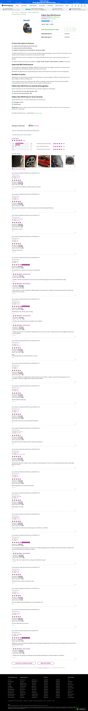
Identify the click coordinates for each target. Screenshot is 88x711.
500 (17, 241)
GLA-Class (19, 433)
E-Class (18, 220)
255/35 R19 (46, 686)
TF (17, 540)
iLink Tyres (22, 695)
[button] (72, 6)
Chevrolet (18, 613)
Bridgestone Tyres (23, 684)
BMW (17, 517)
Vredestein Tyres (35, 694)
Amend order (70, 681)
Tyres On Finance (11, 695)
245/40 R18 (46, 697)
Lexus (17, 261)
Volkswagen (18, 496)
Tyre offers (70, 683)
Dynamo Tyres (22, 689)
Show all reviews (46, 663)
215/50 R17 (58, 694)
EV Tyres (9, 684)
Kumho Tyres (22, 697)
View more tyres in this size (19, 14)
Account (82, 6)
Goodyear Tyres (23, 692)
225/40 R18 (46, 680)
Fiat (17, 240)
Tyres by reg (70, 686)
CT (17, 412)
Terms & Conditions (19, 700)
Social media (70, 695)
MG (17, 475)
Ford (17, 197)
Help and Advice (71, 677)
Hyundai (18, 176)
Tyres (17, 5)
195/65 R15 (58, 683)
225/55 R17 (58, 680)
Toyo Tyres (34, 691)
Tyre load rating (70, 687)
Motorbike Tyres (11, 681)
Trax (18, 614)
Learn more (45, 667)
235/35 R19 (46, 694)
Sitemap (44, 700)
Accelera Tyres (22, 680)
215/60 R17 (58, 687)
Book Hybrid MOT (11, 689)
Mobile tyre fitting (71, 694)
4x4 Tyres (9, 683)
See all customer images (19, 169)
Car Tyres (9, 680)
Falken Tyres (22, 691)
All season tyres (70, 691)
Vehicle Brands (32, 5)
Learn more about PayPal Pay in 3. (20, 708)
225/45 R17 (46, 683)
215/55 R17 (46, 684)
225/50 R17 (46, 691)
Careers (53, 700)
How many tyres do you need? (50, 29)
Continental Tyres (23, 686)
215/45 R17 (58, 684)
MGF (18, 476)
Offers (67, 5)
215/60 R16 (58, 697)
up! (17, 497)
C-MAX (18, 593)
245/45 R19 (58, 691)
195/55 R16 (46, 692)
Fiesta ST (19, 345)
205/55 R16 (46, 681)
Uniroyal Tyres (34, 692)
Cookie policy (25, 700)
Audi (17, 366)
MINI (17, 452)
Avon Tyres (22, 681)
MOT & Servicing (59, 5)
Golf (17, 635)
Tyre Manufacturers (24, 677)
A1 (17, 368)
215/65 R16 (58, 689)
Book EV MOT (10, 687)
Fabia (18, 572)
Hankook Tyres (22, 694)
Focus (18, 199)
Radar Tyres (34, 684)
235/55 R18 (58, 681)
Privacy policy (31, 700)
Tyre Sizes (46, 677)
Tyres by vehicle (71, 684)
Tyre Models (41, 5)
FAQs (69, 680)
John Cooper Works (21, 454)
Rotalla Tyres (34, 687)
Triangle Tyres (34, 697)
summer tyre (39, 113)
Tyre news (69, 689)
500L (18, 390)
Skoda (17, 571)
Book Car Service (11, 691)
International (49, 700)
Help (75, 6)
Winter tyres (70, 692)
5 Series (18, 519)
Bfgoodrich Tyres (23, 683)
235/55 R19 (46, 695)
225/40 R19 (58, 686)
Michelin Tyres (34, 680)
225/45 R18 (46, 689)
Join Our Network (11, 697)
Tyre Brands (23, 5)
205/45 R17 (46, 687)
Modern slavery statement (38, 700)
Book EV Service (11, 692)
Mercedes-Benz (19, 219)
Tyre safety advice (71, 697)
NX (17, 262)
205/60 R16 (58, 692)
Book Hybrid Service (11, 694)
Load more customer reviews (23, 663)
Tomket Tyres (34, 689)
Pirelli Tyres (34, 683)
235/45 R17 (58, 695)
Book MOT (10, 686)
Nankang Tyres (34, 681)
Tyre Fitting (49, 5)
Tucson (18, 178)
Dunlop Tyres (22, 687)
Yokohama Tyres (35, 695)
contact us (40, 667)
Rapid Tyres (34, 686)
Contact (78, 6)
